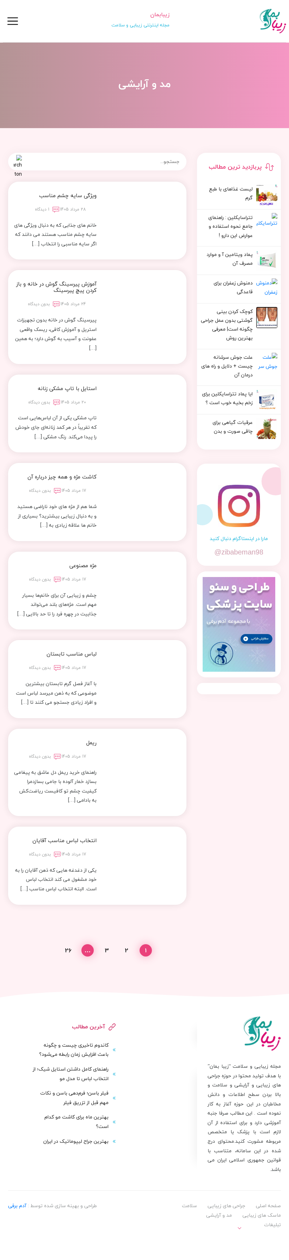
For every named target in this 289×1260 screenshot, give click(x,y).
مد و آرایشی (219, 1215)
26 (68, 950)
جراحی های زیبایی (226, 1205)
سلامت (189, 1205)
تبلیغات (272, 1224)
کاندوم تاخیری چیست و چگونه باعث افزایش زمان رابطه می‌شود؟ (74, 1050)
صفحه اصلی (268, 1205)
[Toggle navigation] (13, 21)
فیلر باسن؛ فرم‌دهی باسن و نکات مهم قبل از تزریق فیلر (74, 1098)
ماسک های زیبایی (261, 1215)
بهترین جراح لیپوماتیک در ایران (76, 1141)
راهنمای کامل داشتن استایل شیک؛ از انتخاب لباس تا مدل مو (71, 1074)
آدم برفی (17, 1205)
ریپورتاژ (266, 1239)
